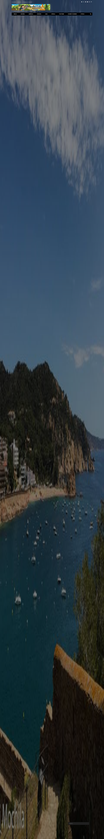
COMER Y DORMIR (72, 14)
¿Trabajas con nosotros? (27, 2)
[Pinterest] (91, 1)
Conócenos (14, 2)
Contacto (19, 2)
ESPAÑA (23, 14)
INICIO (15, 14)
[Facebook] (81, 1)
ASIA (46, 14)
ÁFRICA (53, 14)
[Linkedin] (85, 1)
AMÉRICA (31, 14)
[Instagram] (89, 1)
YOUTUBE (61, 14)
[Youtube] (87, 1)
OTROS (82, 14)
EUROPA (39, 14)
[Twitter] (83, 1)
